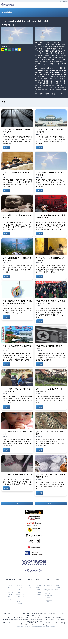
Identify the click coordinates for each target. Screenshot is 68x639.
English (65, 1)
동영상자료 (57, 590)
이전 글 (17, 504)
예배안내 (39, 590)
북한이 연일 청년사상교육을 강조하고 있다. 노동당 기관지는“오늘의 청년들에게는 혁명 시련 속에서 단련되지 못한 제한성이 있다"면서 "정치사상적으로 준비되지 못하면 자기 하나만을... (50, 312)
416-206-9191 (25, 625)
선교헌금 (48, 583)
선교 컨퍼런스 (29, 585)
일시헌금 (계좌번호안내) (48, 590)
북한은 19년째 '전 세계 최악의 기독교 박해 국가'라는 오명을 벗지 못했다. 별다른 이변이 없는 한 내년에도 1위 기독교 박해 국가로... (17, 310)
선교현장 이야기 (20, 597)
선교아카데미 (29, 583)
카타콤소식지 (57, 583)
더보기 (6, 148)
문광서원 (10, 597)
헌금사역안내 (48, 593)
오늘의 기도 (20, 583)
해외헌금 (48, 597)
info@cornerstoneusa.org (34, 621)
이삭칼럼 (20, 587)
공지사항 (59, 1)
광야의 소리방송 (10, 594)
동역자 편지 (20, 599)
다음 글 (50, 504)
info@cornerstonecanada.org (38, 625)
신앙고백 (10, 587)
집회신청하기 (39, 594)
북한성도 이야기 (20, 594)
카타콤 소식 (20, 590)
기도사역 (39, 585)
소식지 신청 (39, 587)
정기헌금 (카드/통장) (48, 586)
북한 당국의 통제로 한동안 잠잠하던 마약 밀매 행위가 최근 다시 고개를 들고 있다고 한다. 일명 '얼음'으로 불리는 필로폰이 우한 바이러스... (17, 482)
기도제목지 (57, 585)
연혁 (10, 590)
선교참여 (39, 583)
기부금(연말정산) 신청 (48, 600)
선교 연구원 (10, 592)
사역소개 (10, 583)
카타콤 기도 (20, 592)
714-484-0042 (50, 619)
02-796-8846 (50, 613)
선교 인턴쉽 (29, 587)
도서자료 (58, 587)
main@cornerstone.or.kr (34, 615)
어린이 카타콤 (19, 604)
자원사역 (39, 592)
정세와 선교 (20, 601)
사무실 (10, 585)
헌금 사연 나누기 (48, 595)
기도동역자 (19, 585)
